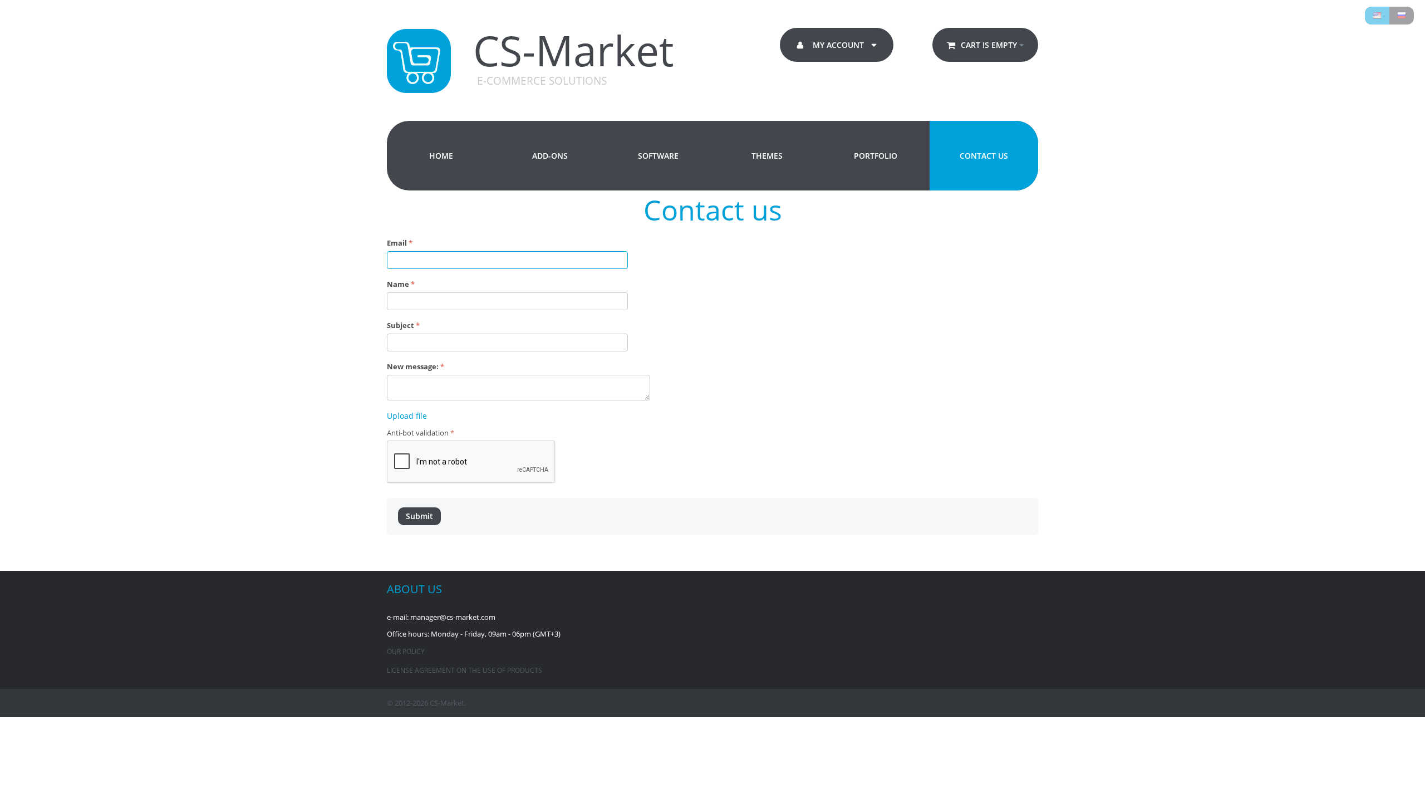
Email (397, 243)
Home (441, 155)
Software (658, 155)
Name (398, 284)
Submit (419, 516)
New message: (413, 366)
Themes (767, 155)
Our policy (406, 651)
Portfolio (875, 155)
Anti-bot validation (418, 433)
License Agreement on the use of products (464, 670)
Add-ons (550, 155)
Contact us (984, 155)
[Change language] (1377, 16)
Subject (400, 325)
